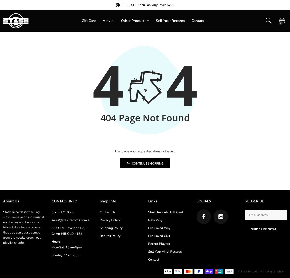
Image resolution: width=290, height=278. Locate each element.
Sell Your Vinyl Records (165, 251)
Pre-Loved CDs (159, 236)
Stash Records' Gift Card (165, 212)
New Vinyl (155, 220)
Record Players (159, 244)
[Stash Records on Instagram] (221, 216)
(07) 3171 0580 (63, 212)
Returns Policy (110, 236)
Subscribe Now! (263, 229)
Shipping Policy (111, 228)
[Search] (269, 20)
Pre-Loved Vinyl (160, 228)
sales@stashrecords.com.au (71, 220)
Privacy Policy (110, 220)
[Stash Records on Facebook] (204, 216)
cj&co (280, 272)
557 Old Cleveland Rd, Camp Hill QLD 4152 (68, 231)
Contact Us (107, 212)
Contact (153, 259)
